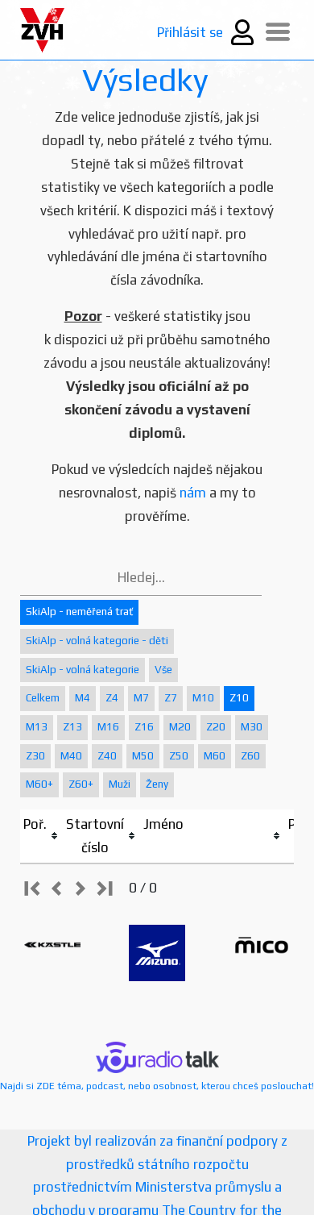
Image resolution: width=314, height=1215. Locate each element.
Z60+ (80, 784)
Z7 (170, 698)
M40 (71, 756)
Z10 (239, 698)
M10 (203, 698)
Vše (163, 670)
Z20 (215, 727)
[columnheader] (41, 836)
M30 (251, 727)
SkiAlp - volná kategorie (82, 670)
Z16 (144, 727)
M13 (37, 727)
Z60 (250, 756)
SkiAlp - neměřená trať (79, 611)
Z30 (35, 756)
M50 (143, 756)
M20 (180, 727)
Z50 (178, 756)
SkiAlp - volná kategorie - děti (97, 641)
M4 (82, 698)
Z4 (111, 698)
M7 (141, 698)
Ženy (157, 784)
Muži (119, 784)
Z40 (107, 756)
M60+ (39, 784)
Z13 (72, 727)
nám (193, 493)
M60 (214, 756)
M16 (108, 727)
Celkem (43, 698)
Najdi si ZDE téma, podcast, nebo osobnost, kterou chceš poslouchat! (157, 1086)
